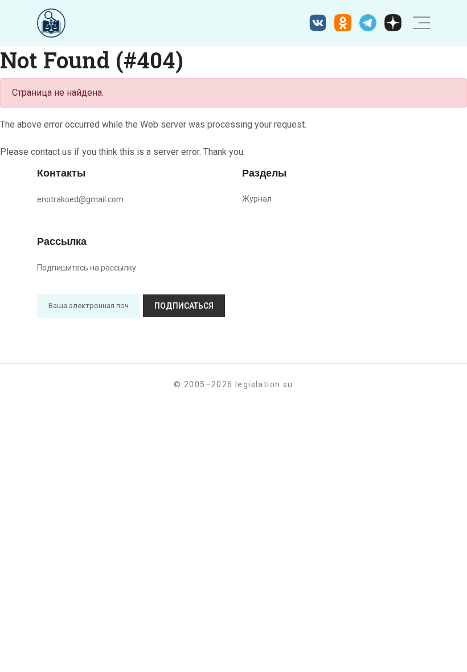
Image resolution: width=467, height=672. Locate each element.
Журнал (257, 198)
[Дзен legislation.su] (393, 22)
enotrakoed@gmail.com (80, 199)
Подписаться (184, 305)
